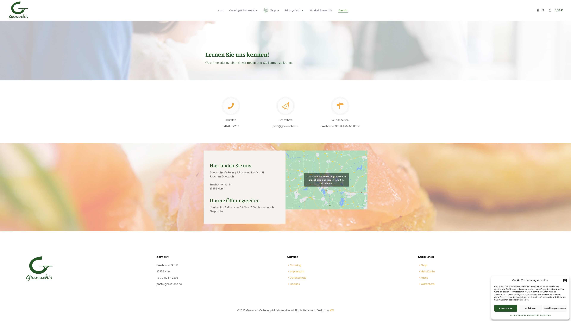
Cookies (295, 284)
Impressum (545, 315)
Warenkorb (427, 284)
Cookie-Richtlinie (518, 315)
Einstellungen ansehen (555, 308)
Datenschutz (533, 315)
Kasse (424, 278)
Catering (295, 265)
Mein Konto (428, 271)
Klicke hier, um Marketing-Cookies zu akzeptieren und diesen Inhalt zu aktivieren (326, 180)
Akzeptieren (506, 308)
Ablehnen (530, 308)
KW (332, 310)
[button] (565, 280)
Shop (424, 265)
